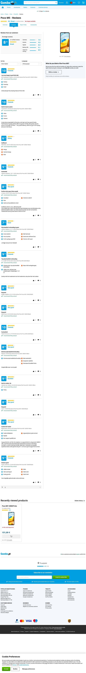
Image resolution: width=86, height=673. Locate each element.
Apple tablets (48, 590)
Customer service (43, 7)
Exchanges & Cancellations (7, 611)
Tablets (25, 7)
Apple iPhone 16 (4, 592)
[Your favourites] (79, 3)
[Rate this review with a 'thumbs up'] (33, 95)
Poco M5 (16, 14)
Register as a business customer (30, 606)
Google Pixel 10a (4, 597)
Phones (25, 589)
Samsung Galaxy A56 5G (6, 595)
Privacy (22, 631)
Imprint (26, 631)
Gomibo (47, 603)
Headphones (70, 597)
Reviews (21, 14)
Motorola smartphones (28, 595)
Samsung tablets (49, 592)
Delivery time (3, 608)
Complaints (42, 631)
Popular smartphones (8, 589)
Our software (48, 606)
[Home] (2, 7)
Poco (11, 14)
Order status (3, 606)
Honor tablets (48, 595)
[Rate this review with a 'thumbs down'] (38, 95)
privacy (15, 665)
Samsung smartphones (28, 592)
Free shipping (67, 56)
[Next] (40, 487)
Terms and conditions (60, 631)
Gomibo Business (27, 605)
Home (2, 14)
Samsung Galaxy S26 (5, 593)
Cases (69, 590)
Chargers (70, 593)
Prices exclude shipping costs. (58, 627)
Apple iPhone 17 (4, 590)
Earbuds (69, 595)
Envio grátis (9, 540)
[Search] (56, 2)
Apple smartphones (27, 590)
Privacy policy (48, 608)
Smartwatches (71, 598)
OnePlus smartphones (28, 593)
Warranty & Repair (5, 612)
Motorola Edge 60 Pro (6, 598)
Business (32, 7)
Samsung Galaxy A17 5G (6, 600)
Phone (8, 7)
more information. (58, 628)
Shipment (3, 609)
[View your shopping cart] (83, 3)
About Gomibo (48, 605)
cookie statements (24, 665)
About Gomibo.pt (15, 631)
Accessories (17, 7)
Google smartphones (28, 597)
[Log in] (67, 3)
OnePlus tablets (48, 597)
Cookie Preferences (34, 631)
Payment (3, 605)
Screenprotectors (71, 592)
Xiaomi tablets (48, 593)
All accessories (71, 600)
